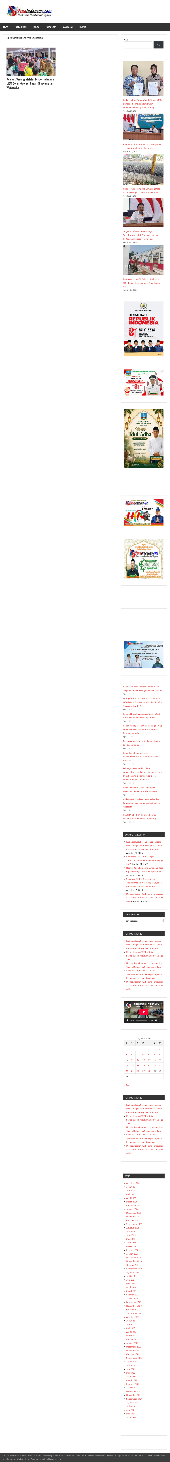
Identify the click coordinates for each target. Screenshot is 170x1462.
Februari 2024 (133, 1294)
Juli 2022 (130, 1365)
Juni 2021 (131, 1409)
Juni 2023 (131, 1324)
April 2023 (131, 1331)
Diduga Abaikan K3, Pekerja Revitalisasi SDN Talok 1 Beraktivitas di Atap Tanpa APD (141, 283)
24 (127, 1070)
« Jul (126, 1084)
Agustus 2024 (132, 1272)
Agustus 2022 (132, 1361)
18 (132, 1065)
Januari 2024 (132, 1298)
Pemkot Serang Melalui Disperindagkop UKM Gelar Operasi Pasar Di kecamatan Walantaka (30, 83)
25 (132, 1070)
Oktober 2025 (132, 1220)
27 (143, 1070)
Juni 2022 (131, 1369)
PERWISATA (51, 26)
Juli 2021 (130, 1406)
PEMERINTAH (21, 26)
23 (160, 1065)
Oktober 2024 (132, 1264)
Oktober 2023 (132, 1309)
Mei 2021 (130, 1413)
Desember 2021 (133, 1391)
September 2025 (134, 1224)
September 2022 (134, 1357)
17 (127, 1065)
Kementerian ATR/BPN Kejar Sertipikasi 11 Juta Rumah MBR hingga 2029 (144, 860)
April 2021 (131, 1417)
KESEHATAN (68, 26)
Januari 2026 (132, 1209)
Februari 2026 (133, 1205)
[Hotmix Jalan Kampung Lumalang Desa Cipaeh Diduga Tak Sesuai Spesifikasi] (143, 169)
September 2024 (134, 1268)
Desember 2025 (133, 1212)
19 (138, 1065)
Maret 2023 (131, 1335)
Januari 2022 (132, 1387)
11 (132, 1059)
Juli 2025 (130, 1231)
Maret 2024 (131, 1290)
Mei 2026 (130, 1194)
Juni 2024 (131, 1279)
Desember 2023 (133, 1302)
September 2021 (134, 1398)
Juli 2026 (130, 1186)
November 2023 (134, 1305)
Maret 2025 (131, 1246)
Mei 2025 (130, 1238)
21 (149, 1065)
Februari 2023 (133, 1339)
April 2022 (131, 1376)
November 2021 (134, 1395)
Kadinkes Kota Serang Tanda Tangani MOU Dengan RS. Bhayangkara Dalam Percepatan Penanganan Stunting (143, 104)
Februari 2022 (133, 1383)
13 (143, 1059)
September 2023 (134, 1313)
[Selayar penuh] (160, 1020)
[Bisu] (155, 1020)
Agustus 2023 (132, 1317)
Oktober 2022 (132, 1354)
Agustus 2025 (132, 1227)
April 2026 (131, 1198)
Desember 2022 (133, 1346)
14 (149, 1059)
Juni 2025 (131, 1235)
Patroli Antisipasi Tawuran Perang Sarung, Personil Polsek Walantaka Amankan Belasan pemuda (142, 729)
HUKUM (36, 26)
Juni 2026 (131, 1190)
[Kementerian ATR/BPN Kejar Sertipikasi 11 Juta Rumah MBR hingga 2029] (143, 127)
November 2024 (134, 1261)
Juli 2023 (130, 1320)
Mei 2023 (130, 1328)
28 (149, 1070)
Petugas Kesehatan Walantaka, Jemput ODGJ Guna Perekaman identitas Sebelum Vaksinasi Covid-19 (143, 702)
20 (143, 1065)
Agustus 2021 (132, 1402)
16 (160, 1059)
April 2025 (131, 1242)
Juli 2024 (130, 1276)
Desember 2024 (133, 1257)
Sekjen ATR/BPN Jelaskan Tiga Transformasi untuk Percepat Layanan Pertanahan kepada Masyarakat (140, 235)
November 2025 (134, 1216)
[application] (143, 1012)
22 (155, 1065)
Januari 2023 (132, 1343)
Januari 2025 (132, 1253)
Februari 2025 (133, 1250)
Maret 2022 (131, 1380)
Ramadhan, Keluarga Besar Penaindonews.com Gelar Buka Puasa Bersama (140, 756)
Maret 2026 (131, 1201)
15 (155, 1059)
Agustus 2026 (132, 1183)
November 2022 (134, 1350)
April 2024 (131, 1287)
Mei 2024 (130, 1283)
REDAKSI (83, 26)
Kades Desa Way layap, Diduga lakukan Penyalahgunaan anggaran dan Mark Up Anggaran (141, 803)
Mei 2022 (130, 1372)
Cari (126, 39)
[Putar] (127, 1020)
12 (138, 1059)
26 (138, 1070)
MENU (5, 26)
